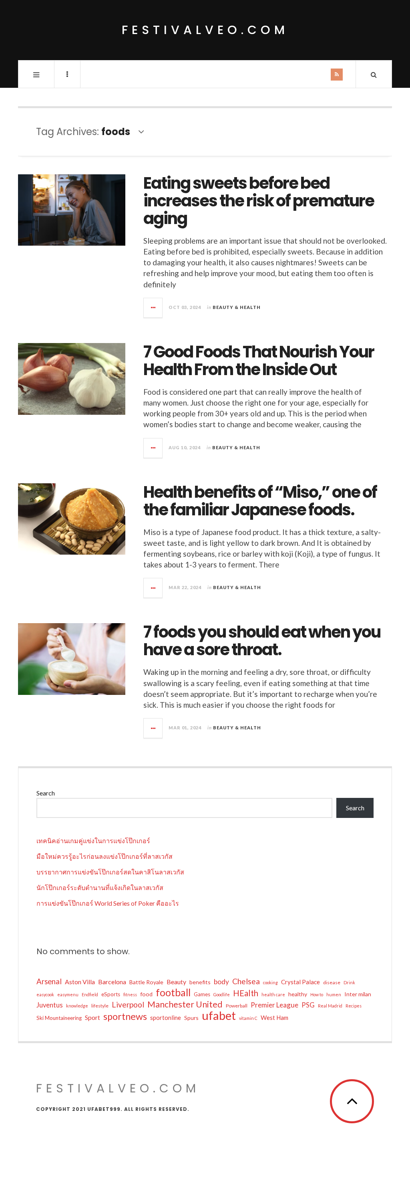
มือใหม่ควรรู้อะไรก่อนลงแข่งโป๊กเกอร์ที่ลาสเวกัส (104, 856)
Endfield (90, 994)
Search (45, 793)
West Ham (274, 1017)
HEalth (245, 993)
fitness (130, 994)
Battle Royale (146, 982)
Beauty (176, 981)
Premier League (274, 1005)
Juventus (49, 1005)
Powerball (236, 1006)
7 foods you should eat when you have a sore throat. (261, 641)
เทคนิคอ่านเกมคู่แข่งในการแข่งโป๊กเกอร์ (93, 840)
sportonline (165, 1017)
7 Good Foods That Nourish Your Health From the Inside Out (258, 361)
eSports (110, 994)
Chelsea (246, 981)
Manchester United (185, 1004)
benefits (200, 982)
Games (202, 994)
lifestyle (100, 1006)
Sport (92, 1017)
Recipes (354, 1005)
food (146, 994)
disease (331, 982)
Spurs (191, 1017)
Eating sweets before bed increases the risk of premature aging (258, 201)
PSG (308, 1005)
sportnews (125, 1016)
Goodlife (221, 994)
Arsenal (49, 981)
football (173, 992)
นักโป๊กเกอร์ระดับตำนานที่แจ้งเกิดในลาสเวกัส (99, 887)
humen (333, 994)
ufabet (219, 1015)
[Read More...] (153, 307)
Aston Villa (80, 981)
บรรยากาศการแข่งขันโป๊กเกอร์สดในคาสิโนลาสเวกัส (110, 872)
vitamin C (248, 1018)
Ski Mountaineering (59, 1018)
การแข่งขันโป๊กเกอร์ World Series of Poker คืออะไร (107, 903)
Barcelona (112, 981)
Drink (349, 982)
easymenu (67, 994)
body (221, 981)
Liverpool (128, 1004)
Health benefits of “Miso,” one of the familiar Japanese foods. (260, 501)
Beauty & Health (237, 307)
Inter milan (357, 994)
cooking (270, 982)
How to (316, 994)
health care (273, 994)
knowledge (77, 1005)
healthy (297, 994)
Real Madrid (330, 1005)
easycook (45, 994)
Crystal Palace (300, 981)
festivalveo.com (205, 29)
